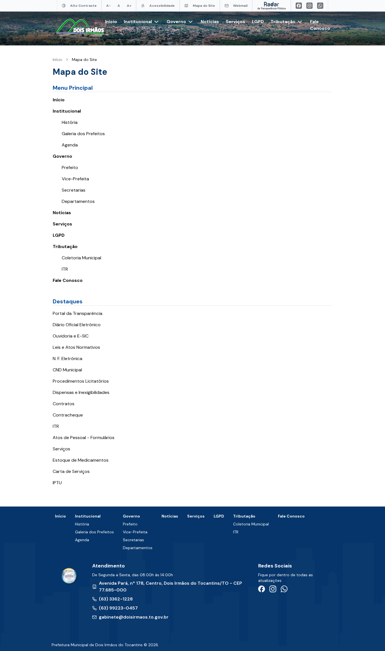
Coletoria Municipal (81, 258)
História (70, 122)
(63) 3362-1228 (116, 599)
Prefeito (70, 167)
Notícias (210, 22)
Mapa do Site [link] (84, 59)
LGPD (258, 22)
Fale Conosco (68, 280)
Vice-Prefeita (75, 179)
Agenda (70, 145)
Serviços (235, 22)
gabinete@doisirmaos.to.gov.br (134, 617)
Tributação (65, 246)
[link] (84, 59)
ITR (65, 269)
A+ (129, 5)
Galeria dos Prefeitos (83, 134)
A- (108, 5)
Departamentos (78, 201)
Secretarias (73, 190)
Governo (62, 156)
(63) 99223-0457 (118, 608)
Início (111, 22)
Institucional (67, 111)
